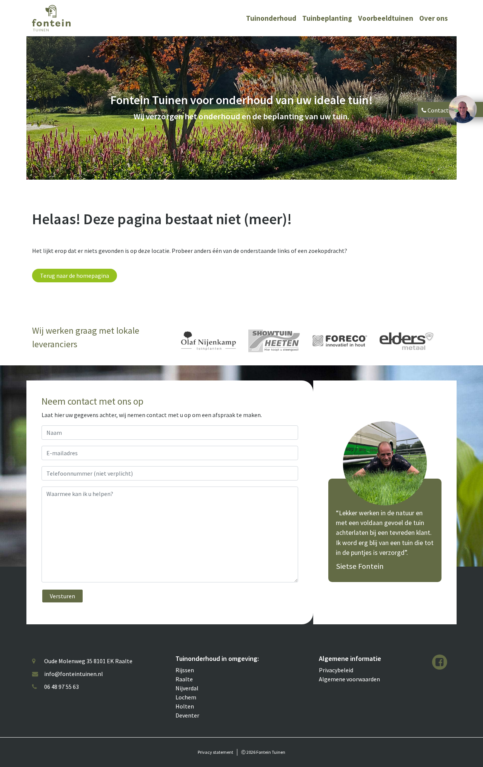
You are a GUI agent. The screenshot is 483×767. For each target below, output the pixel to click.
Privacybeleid (336, 670)
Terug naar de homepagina (74, 275)
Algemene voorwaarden (349, 679)
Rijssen (184, 670)
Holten (184, 706)
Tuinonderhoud (271, 18)
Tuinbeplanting (327, 18)
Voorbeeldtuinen (385, 18)
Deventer (187, 715)
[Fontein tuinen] (51, 17)
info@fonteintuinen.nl (73, 674)
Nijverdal (186, 688)
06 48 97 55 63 (61, 686)
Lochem (185, 697)
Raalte (184, 679)
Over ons (433, 18)
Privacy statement (215, 752)
